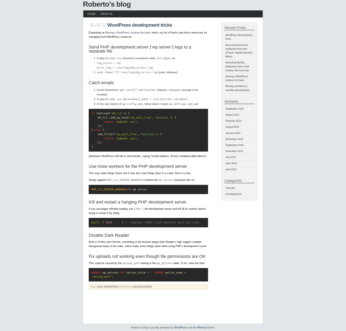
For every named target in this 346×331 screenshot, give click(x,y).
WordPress (180, 327)
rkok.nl (107, 13)
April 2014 (231, 169)
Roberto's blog (107, 4)
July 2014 (230, 157)
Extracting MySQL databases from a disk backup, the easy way (237, 66)
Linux (100, 286)
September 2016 (234, 145)
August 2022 (232, 114)
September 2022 (234, 108)
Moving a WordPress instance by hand (127, 32)
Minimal (201, 327)
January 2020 (232, 133)
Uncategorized (142, 286)
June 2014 (231, 163)
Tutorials (230, 188)
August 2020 (232, 127)
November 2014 (234, 151)
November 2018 (234, 139)
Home (91, 13)
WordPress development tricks (139, 25)
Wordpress (111, 286)
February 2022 (233, 120)
